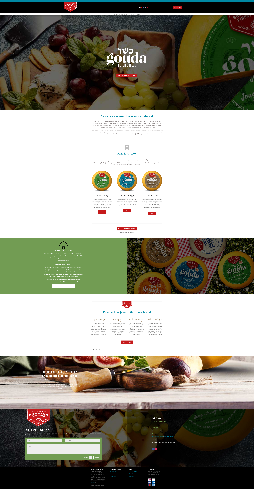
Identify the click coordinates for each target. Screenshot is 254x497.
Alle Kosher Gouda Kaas (127, 228)
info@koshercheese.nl (157, 436)
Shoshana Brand (134, 14)
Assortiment (123, 14)
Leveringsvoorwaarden (115, 473)
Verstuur (97, 457)
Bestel (102, 212)
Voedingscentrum (133, 471)
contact (93, 482)
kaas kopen (127, 342)
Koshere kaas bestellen (126, 75)
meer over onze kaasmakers (63, 286)
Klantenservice (113, 471)
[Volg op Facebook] (98, 7)
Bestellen (177, 7)
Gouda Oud (152, 195)
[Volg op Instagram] (101, 7)
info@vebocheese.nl (169, 436)
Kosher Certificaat (133, 473)
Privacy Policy (113, 476)
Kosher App (131, 476)
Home (116, 14)
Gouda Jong (101, 195)
